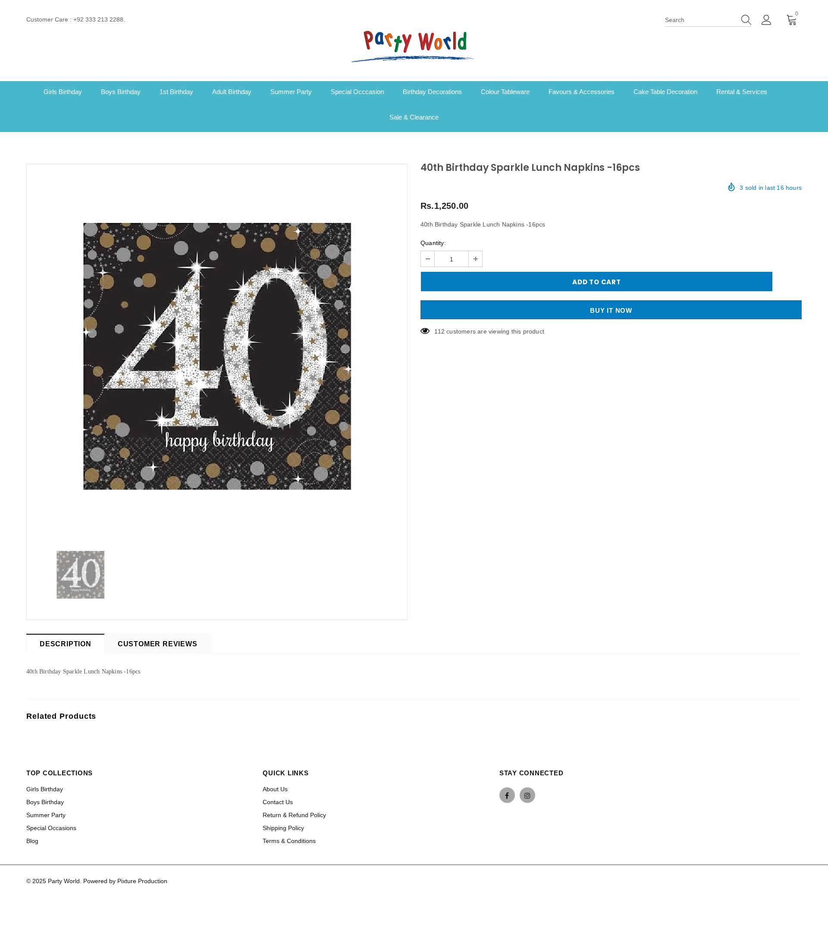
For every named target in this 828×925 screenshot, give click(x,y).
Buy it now (611, 310)
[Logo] (414, 45)
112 (439, 331)
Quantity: (433, 242)
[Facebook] (507, 795)
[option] (217, 349)
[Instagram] (527, 795)
